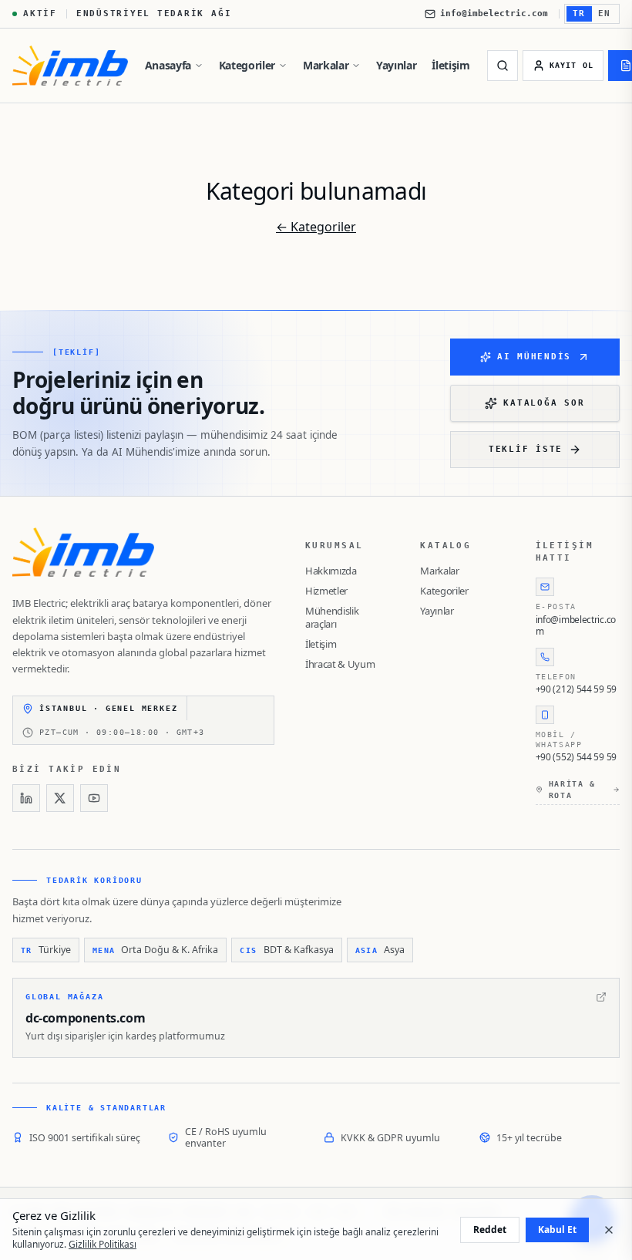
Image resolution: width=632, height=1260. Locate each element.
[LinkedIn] (26, 798)
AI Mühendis (534, 357)
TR (579, 13)
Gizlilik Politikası (102, 1244)
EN (604, 13)
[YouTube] (94, 798)
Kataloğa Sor (543, 403)
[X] (60, 798)
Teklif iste (526, 449)
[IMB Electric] (70, 66)
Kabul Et (557, 1229)
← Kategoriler (316, 226)
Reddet (489, 1229)
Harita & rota (572, 790)
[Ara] (502, 65)
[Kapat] (609, 1230)
